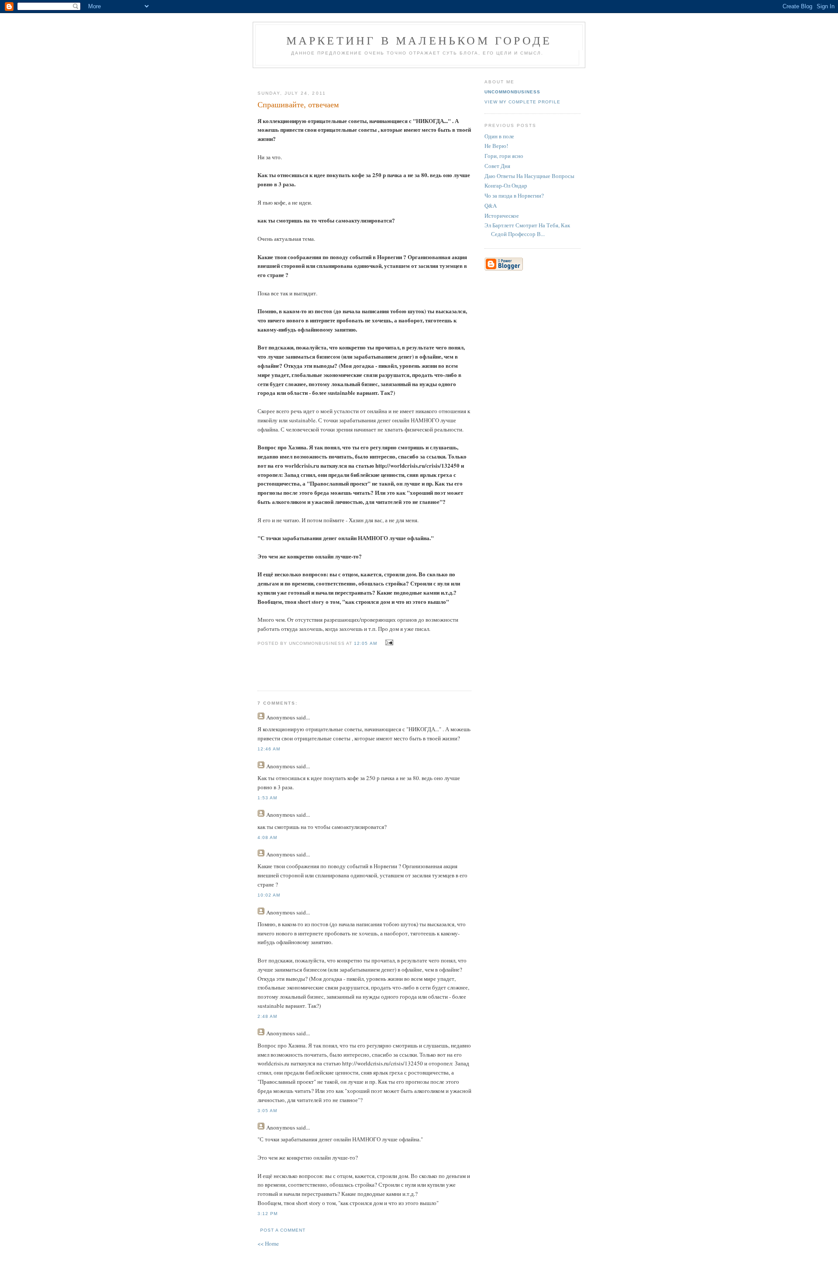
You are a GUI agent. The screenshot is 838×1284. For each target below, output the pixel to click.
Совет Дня (497, 166)
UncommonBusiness (512, 91)
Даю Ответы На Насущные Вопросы (529, 176)
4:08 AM (267, 837)
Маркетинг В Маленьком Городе (419, 40)
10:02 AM (269, 895)
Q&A (490, 205)
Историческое (501, 215)
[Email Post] (388, 643)
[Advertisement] (361, 75)
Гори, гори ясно (503, 156)
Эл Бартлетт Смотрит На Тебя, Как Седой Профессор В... (527, 229)
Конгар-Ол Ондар (505, 185)
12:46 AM (269, 748)
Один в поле (499, 136)
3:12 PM (268, 1213)
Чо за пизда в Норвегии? (514, 195)
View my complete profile (522, 101)
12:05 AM (365, 643)
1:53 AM (267, 797)
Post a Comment (283, 1230)
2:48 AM (267, 1016)
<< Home (268, 1243)
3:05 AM (267, 1110)
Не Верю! (496, 146)
